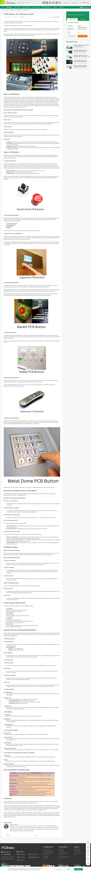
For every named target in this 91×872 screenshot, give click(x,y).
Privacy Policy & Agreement (64, 856)
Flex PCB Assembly (47, 849)
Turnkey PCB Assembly (47, 852)
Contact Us (61, 854)
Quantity (79, 25)
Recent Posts (71, 42)
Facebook (75, 866)
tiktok (82, 866)
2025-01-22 (16, 17)
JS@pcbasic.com (86, 7)
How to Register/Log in (63, 852)
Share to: (50, 17)
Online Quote (9, 7)
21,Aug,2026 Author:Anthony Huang (80, 68)
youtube (78, 866)
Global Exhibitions (77, 851)
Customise (58, 869)
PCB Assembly (17, 7)
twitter (77, 866)
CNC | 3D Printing (35, 7)
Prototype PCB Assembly (48, 851)
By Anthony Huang (8, 17)
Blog (75, 854)
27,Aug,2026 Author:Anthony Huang (80, 52)
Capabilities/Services (48, 846)
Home (3, 7)
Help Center (61, 849)
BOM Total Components (82, 29)
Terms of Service (62, 858)
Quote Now (83, 36)
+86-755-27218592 (7, 854)
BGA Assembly (46, 856)
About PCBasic (77, 849)
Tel (78, 32)
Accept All (78, 869)
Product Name (70, 25)
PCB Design (45, 858)
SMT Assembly (46, 854)
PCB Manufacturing (26, 7)
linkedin (80, 866)
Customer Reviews (78, 852)
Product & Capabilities (46, 7)
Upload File (73, 36)
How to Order (61, 851)
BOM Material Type (71, 29)
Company (76, 846)
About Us (61, 7)
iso (63, 866)
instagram (84, 866)
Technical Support (63, 846)
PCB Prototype (83, 19)
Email (69, 32)
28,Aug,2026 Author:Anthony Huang (80, 47)
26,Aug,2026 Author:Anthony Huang (80, 57)
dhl (48, 866)
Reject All (69, 869)
